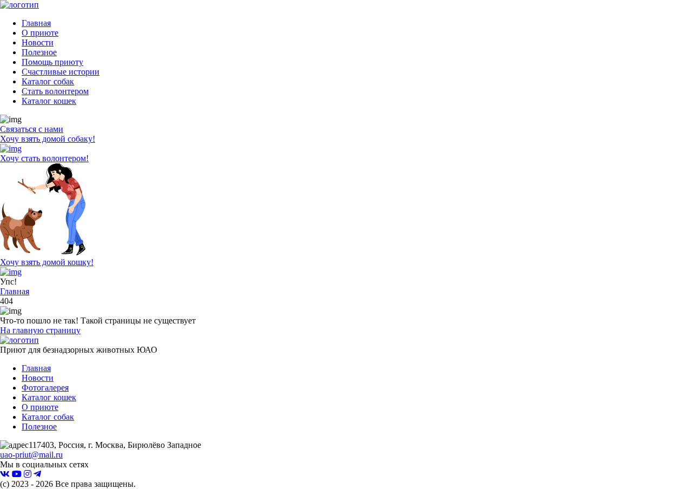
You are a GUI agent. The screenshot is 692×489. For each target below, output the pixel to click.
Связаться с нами (31, 129)
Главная (36, 23)
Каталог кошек (49, 100)
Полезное (39, 52)
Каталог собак (48, 81)
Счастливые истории (60, 71)
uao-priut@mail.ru (31, 454)
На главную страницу (40, 330)
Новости (38, 42)
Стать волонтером (55, 91)
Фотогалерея (45, 387)
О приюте (40, 32)
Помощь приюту (52, 62)
